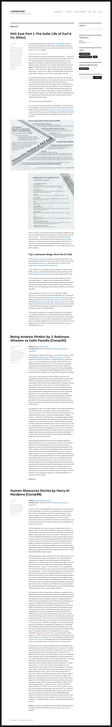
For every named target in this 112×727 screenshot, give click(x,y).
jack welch (15, 57)
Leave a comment (14, 362)
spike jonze (13, 360)
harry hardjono (17, 504)
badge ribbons (33, 265)
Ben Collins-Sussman (38, 274)
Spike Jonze (59, 357)
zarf (16, 67)
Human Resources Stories (43, 500)
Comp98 (12, 502)
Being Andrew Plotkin (42, 346)
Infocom (50, 361)
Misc (94, 12)
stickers (40, 265)
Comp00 (12, 348)
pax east (15, 59)
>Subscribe (97, 77)
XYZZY (100, 12)
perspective (18, 357)
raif (44, 575)
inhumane (13, 355)
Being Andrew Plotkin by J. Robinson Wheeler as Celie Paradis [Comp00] (39, 338)
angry (11, 504)
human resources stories (16, 506)
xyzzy (14, 512)
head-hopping (19, 354)
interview (15, 509)
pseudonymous (18, 358)
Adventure (32, 295)
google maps (13, 55)
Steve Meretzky (63, 297)
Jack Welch (50, 274)
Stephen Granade (66, 239)
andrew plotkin (14, 350)
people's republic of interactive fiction (16, 60)
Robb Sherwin (40, 259)
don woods (13, 54)
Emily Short (51, 297)
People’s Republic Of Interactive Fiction (61, 110)
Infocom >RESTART (80, 12)
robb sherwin (17, 62)
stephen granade (14, 63)
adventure (12, 49)
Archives (81, 41)
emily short (19, 54)
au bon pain (19, 49)
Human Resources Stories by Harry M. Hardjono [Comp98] (40, 492)
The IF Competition (85, 56)
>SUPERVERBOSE (59, 43)
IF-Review (69, 12)
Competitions (57, 12)
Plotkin (63, 359)
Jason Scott (57, 301)
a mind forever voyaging (16, 47)
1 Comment (13, 69)
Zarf (37, 110)
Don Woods (48, 293)
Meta (89, 12)
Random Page (84, 68)
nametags (54, 265)
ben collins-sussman (18, 52)
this (71, 259)
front (45, 263)
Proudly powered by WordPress (25, 720)
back (65, 263)
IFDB (95, 56)
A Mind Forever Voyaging (42, 301)
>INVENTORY (17, 11)
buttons (45, 265)
